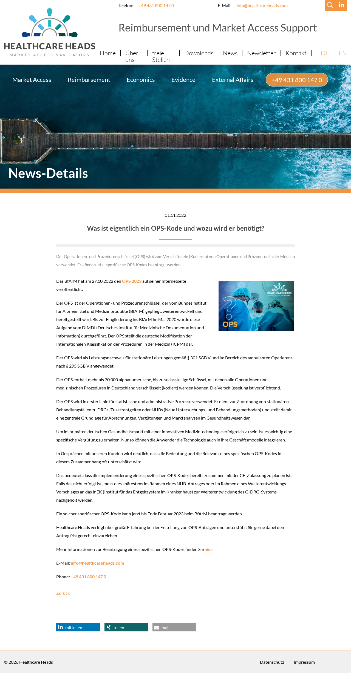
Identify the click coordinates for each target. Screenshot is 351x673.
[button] (78, 627)
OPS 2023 (131, 281)
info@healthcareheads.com (262, 5)
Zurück (63, 593)
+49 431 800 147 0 (156, 5)
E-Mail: (224, 5)
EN (343, 53)
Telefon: (125, 5)
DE (325, 53)
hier (209, 549)
